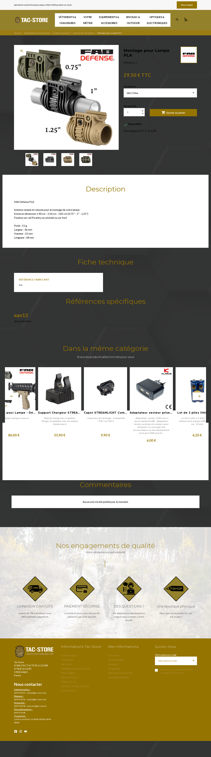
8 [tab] (103, 463)
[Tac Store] (32, 20)
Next (199, 396)
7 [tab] (98, 463)
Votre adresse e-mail (165, 654)
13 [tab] (127, 463)
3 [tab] (78, 463)
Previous (11, 396)
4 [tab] (83, 463)
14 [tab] (132, 463)
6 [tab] (93, 463)
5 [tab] (88, 463)
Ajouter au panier (173, 113)
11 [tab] (118, 463)
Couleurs (130, 86)
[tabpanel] (105, 405)
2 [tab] (73, 463)
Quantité (130, 106)
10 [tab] (113, 463)
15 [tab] (137, 463)
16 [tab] (142, 463)
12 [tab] (122, 463)
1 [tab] (68, 463)
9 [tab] (108, 463)
